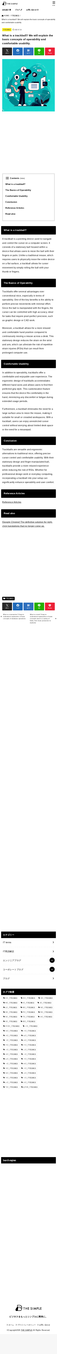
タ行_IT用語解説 (29, 1040)
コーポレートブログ (13, 969)
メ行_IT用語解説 (29, 1068)
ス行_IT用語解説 (11, 1036)
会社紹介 (5, 10)
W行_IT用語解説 (29, 1021)
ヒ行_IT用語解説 (11, 1059)
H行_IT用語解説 (11, 1003)
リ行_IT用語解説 (29, 1078)
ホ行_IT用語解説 (29, 1064)
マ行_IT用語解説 (11, 1068)
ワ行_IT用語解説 (11, 1087)
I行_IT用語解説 (28, 1003)
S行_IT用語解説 (11, 1017)
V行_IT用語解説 (11, 1021)
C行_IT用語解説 (11, 998)
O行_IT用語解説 (11, 1012)
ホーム (11, 1325)
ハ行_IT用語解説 (29, 1054)
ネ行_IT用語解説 (11, 1054)
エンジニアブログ (12, 960)
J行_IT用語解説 (46, 1003)
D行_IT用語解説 (29, 998)
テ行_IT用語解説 (29, 1045)
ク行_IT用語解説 (29, 1031)
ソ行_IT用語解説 (11, 1040)
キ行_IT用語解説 (11, 1031)
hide (22, 178)
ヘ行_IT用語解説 (11, 1064)
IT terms (7, 942)
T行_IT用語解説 (29, 1017)
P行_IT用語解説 (29, 1012)
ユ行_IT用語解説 (29, 1073)
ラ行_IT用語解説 (11, 1078)
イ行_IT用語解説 (31, 1026)
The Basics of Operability (18, 190)
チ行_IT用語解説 (11, 1045)
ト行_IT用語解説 (11, 1050)
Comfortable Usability (16, 196)
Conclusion (11, 202)
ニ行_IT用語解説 (29, 1050)
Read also (10, 214)
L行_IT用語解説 (11, 1007)
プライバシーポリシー (26, 1325)
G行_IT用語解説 (47, 998)
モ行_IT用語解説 (11, 1073)
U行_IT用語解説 (46, 1017)
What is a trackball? (15, 184)
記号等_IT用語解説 (30, 1087)
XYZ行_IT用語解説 (12, 1026)
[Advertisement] (28, 144)
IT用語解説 (7, 29)
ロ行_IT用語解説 (29, 1082)
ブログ (17, 10)
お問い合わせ (31, 10)
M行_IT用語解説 (29, 1007)
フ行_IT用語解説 (29, 1059)
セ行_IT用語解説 (29, 1036)
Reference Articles (14, 208)
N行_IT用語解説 (46, 1007)
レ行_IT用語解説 (11, 1082)
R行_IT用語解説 (46, 1012)
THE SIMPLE (26, 1330)
